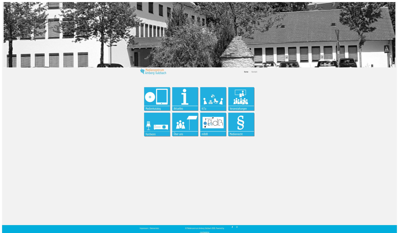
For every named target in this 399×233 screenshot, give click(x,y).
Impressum (144, 228)
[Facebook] (232, 227)
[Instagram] (237, 227)
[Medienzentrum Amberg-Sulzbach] (153, 71)
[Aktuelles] (185, 99)
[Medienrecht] (241, 124)
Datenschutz (154, 228)
